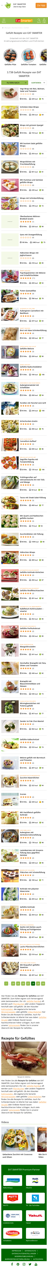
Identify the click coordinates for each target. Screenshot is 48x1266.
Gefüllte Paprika (33, 1001)
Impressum (16, 1251)
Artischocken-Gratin (29, 421)
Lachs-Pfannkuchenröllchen (32, 946)
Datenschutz (30, 1251)
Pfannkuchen (18, 1004)
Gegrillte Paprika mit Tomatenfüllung (29, 460)
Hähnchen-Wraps (27, 552)
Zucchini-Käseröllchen (29, 777)
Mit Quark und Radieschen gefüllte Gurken (31, 517)
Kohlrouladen (7, 1009)
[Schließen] (2, 5)
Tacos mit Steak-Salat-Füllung (33, 497)
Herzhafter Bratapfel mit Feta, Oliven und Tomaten (33, 664)
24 (13, 983)
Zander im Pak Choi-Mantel (32, 721)
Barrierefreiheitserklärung (17, 1259)
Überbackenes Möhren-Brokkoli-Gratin (30, 217)
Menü (4, 22)
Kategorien (38, 1259)
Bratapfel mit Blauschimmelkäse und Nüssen (30, 683)
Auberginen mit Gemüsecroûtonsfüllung (30, 833)
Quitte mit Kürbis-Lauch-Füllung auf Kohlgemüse (31, 928)
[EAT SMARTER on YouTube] (36, 1264)
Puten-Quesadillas (28, 290)
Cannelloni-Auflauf (28, 441)
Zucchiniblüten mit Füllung (31, 534)
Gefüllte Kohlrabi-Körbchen (32, 572)
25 (18, 983)
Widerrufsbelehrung (24, 1256)
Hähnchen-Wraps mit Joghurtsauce (29, 254)
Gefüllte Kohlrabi (27, 907)
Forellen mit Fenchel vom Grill (33, 403)
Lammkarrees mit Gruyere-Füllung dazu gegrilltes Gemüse (32, 852)
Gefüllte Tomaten (28, 64)
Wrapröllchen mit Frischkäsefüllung (27, 162)
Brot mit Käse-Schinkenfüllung (33, 330)
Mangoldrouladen (28, 646)
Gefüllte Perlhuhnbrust (30, 628)
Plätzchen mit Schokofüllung (32, 872)
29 (38, 983)
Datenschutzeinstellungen (24, 1253)
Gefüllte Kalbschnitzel (29, 739)
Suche (39, 22)
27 (28, 983)
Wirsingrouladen (8, 1012)
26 (23, 983)
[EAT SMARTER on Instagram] (24, 1264)
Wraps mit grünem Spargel (31, 125)
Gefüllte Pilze (10, 64)
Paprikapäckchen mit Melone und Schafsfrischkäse (32, 274)
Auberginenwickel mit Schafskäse (29, 386)
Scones (23, 794)
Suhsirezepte (14, 1025)
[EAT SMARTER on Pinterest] (18, 1264)
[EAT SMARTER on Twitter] (30, 1264)
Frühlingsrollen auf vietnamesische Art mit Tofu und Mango (32, 479)
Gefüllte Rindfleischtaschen (32, 590)
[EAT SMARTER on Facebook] (12, 1264)
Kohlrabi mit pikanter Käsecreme (29, 890)
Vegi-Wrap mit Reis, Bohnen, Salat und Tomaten (32, 89)
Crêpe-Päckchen (34, 1012)
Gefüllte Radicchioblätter (31, 367)
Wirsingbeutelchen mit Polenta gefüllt (30, 704)
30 (43, 983)
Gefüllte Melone (27, 348)
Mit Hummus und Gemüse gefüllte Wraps (31, 181)
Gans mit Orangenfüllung (31, 234)
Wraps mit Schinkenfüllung (32, 198)
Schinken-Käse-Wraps (29, 107)
